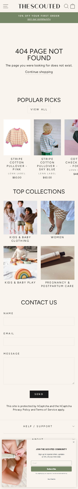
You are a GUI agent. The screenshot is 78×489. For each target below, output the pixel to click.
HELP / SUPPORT (38, 426)
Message (12, 353)
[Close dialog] (73, 442)
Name (9, 313)
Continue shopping (39, 72)
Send (39, 394)
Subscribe (51, 468)
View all (39, 109)
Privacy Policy (21, 409)
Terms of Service (46, 409)
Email (9, 333)
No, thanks (51, 479)
